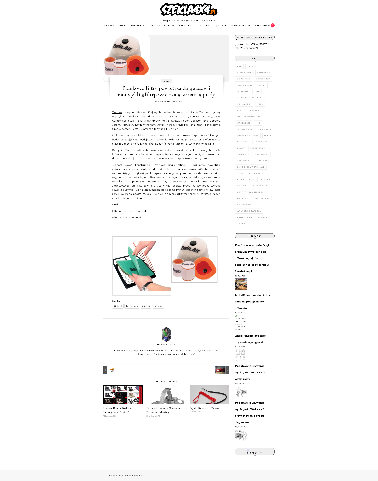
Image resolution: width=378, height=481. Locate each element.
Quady (219, 25)
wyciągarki (244, 205)
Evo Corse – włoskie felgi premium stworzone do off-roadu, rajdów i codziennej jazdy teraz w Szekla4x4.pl (252, 258)
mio (258, 123)
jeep (257, 92)
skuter (265, 180)
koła (260, 104)
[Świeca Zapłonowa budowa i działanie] (110, 370)
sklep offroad (246, 180)
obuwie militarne (248, 136)
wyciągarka (262, 198)
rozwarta (264, 161)
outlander (244, 142)
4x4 (239, 66)
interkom (243, 92)
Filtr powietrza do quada (127, 217)
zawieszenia (244, 217)
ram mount (262, 154)
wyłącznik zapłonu (249, 211)
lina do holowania (248, 117)
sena (240, 173)
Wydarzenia (239, 25)
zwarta (242, 224)
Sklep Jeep (185, 25)
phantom (261, 142)
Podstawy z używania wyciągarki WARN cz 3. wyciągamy (250, 372)
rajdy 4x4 (243, 154)
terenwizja (260, 186)
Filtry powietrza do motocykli (130, 211)
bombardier (244, 73)
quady (241, 148)
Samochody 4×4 (161, 25)
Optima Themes (134, 475)
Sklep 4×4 (261, 25)
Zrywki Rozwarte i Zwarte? (205, 408)
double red (263, 79)
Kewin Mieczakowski (250, 98)
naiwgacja (264, 129)
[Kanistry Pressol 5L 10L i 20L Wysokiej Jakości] (222, 370)
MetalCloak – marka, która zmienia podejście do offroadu (252, 302)
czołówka (263, 73)
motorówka (244, 129)
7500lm (251, 66)
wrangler (243, 198)
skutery (242, 186)
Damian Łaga (176, 102)
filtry (262, 85)
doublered (243, 79)
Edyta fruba (244, 85)
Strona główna (114, 25)
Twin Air (117, 112)
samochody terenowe (251, 167)
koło (240, 110)
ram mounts (244, 161)
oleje (267, 136)
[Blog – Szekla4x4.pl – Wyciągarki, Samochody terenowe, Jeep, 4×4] (189, 10)
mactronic (243, 123)
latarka (254, 110)
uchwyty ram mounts (250, 192)
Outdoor (204, 25)
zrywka (262, 217)
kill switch (244, 104)
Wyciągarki (138, 25)
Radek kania (257, 148)
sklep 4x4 (255, 173)
